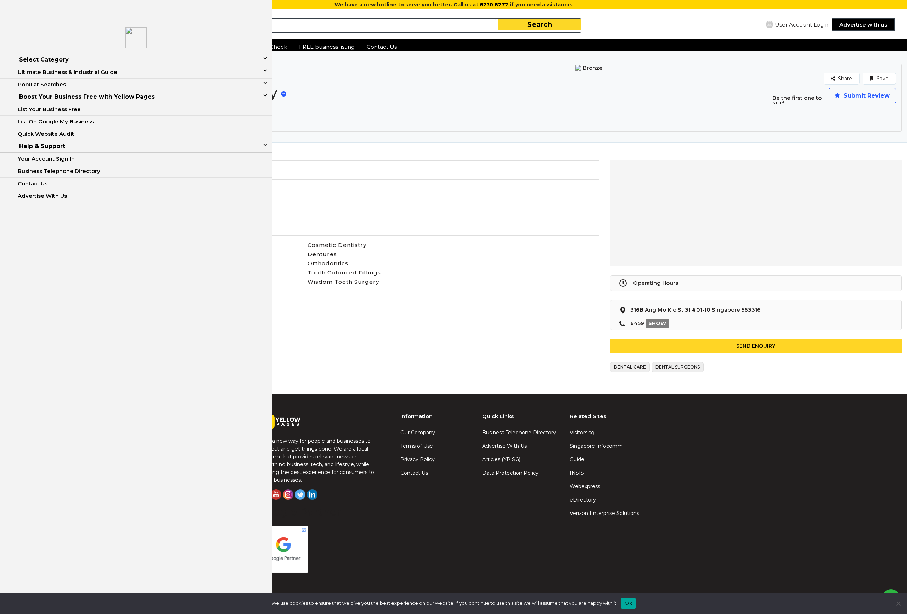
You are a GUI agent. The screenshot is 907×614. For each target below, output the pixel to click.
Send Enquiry (755, 346)
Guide (577, 459)
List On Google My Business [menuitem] (56, 121)
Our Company (417, 432)
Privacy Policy (417, 459)
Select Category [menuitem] (44, 59)
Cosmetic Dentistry (337, 245)
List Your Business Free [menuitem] (49, 109)
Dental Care (630, 367)
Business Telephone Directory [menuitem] (59, 171)
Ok (628, 603)
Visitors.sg (582, 432)
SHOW (657, 323)
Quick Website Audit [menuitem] (46, 134)
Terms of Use (416, 446)
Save (882, 78)
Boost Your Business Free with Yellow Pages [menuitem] (87, 96)
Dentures (322, 254)
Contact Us (382, 47)
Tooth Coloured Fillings (344, 272)
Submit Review (866, 95)
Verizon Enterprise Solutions (604, 513)
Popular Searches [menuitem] (42, 84)
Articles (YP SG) (501, 459)
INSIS (577, 473)
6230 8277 (494, 4)
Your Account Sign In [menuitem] (46, 158)
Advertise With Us (504, 446)
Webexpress (585, 486)
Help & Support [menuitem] (42, 146)
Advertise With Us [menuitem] (42, 195)
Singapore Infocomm (596, 446)
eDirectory (583, 500)
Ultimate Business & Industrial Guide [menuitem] (67, 72)
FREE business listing (327, 47)
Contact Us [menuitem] (32, 183)
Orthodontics (328, 263)
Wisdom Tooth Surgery (343, 281)
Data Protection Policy (510, 473)
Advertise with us (863, 24)
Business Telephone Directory (519, 432)
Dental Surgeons (677, 367)
